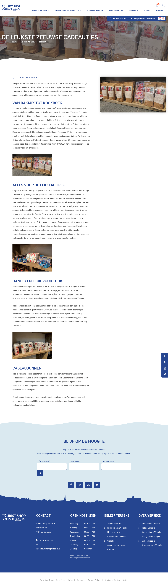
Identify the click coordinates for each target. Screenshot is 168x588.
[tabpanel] (84, 39)
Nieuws (147, 10)
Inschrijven (40, 473)
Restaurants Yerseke (116, 536)
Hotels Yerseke (114, 532)
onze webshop (56, 401)
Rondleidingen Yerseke (117, 528)
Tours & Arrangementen (67, 10)
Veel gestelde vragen (150, 536)
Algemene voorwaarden (117, 545)
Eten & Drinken (116, 10)
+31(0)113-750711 (120, 18)
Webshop (133, 10)
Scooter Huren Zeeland (72, 378)
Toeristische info (38, 10)
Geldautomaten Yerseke (151, 545)
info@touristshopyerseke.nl (144, 18)
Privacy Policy (94, 580)
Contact (160, 10)
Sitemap (80, 580)
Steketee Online (121, 580)
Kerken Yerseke (148, 541)
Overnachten (93, 10)
